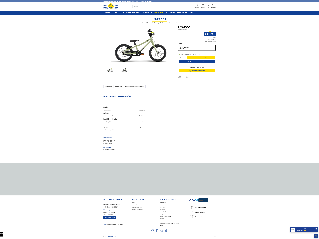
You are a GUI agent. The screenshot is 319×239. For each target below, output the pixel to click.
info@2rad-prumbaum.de (110, 210)
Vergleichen (162, 209)
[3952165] (138, 45)
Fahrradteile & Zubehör (132, 13)
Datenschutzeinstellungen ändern (114, 224)
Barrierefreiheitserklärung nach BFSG (169, 223)
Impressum (162, 221)
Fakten (161, 225)
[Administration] (215, 236)
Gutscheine (147, 13)
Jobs (137, 1)
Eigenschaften (118, 86)
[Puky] (188, 27)
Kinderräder (165, 23)
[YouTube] (153, 231)
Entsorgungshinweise (137, 209)
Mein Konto (162, 205)
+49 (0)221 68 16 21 (110, 207)
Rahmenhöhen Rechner (198, 70)
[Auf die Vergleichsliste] (179, 77)
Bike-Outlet (158, 13)
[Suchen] (172, 6)
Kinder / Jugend (156, 23)
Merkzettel (162, 207)
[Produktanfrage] (187, 77)
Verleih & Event (130, 1)
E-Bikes (107, 13)
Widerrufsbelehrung (137, 207)
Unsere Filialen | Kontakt (115, 1)
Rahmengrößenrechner (165, 216)
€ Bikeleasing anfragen (197, 67)
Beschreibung (108, 86)
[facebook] (157, 231)
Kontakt (162, 218)
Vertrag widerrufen (110, 217)
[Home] (110, 6)
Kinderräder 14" (173, 23)
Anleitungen (163, 202)
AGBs (133, 202)
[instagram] (162, 231)
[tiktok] (166, 231)
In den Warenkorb (201, 58)
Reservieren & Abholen (197, 61)
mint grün (186, 47)
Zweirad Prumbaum (112, 236)
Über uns (105, 1)
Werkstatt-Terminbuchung (146, 1)
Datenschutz (135, 205)
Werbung (193, 13)
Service (124, 1)
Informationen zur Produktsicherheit (134, 86)
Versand (213, 41)
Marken (161, 214)
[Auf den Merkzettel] (183, 77)
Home (143, 23)
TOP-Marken (170, 13)
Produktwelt (182, 13)
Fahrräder (116, 13)
